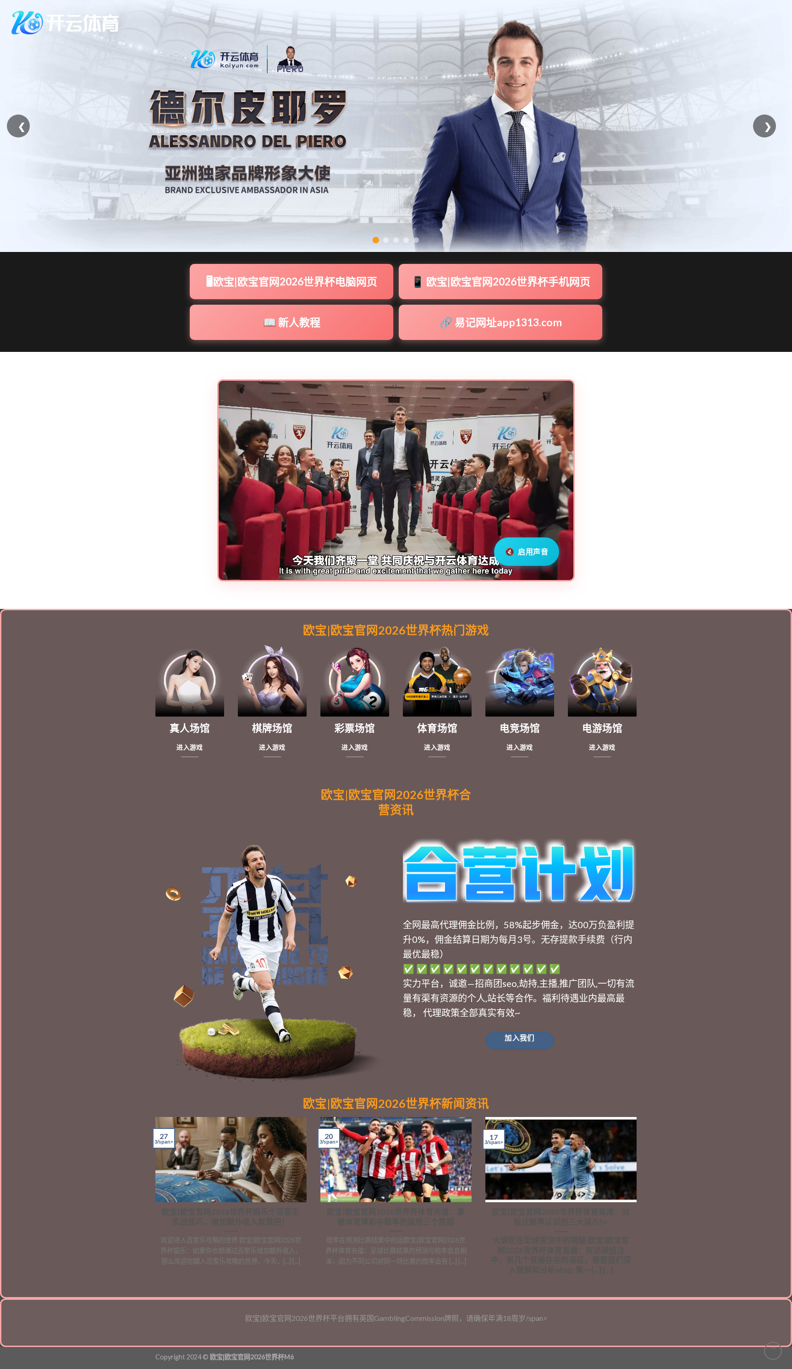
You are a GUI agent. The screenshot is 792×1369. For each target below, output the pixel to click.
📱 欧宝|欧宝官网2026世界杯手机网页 (500, 281)
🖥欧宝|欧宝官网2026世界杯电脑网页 (291, 281)
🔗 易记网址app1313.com (501, 322)
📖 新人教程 (291, 322)
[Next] (638, 1200)
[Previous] (153, 1200)
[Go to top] (773, 1351)
